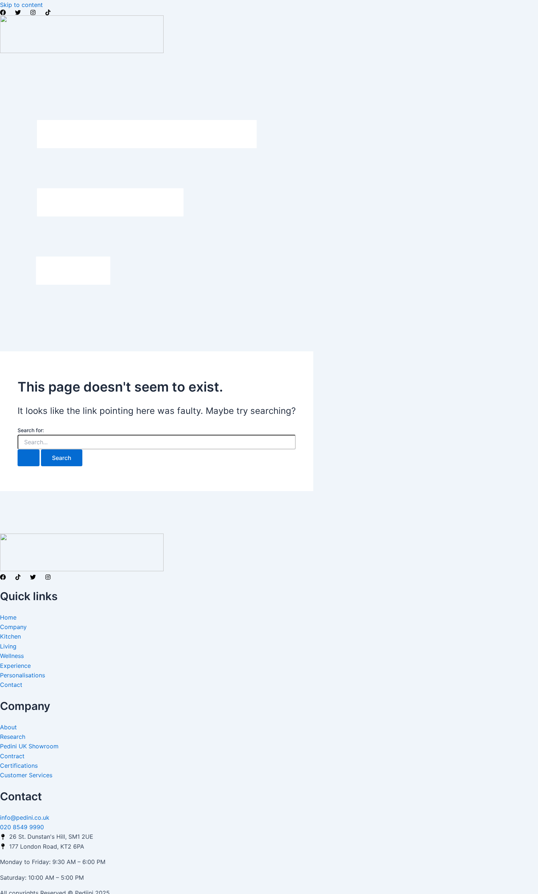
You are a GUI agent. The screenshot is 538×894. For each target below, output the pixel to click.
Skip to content (21, 4)
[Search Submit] (29, 457)
